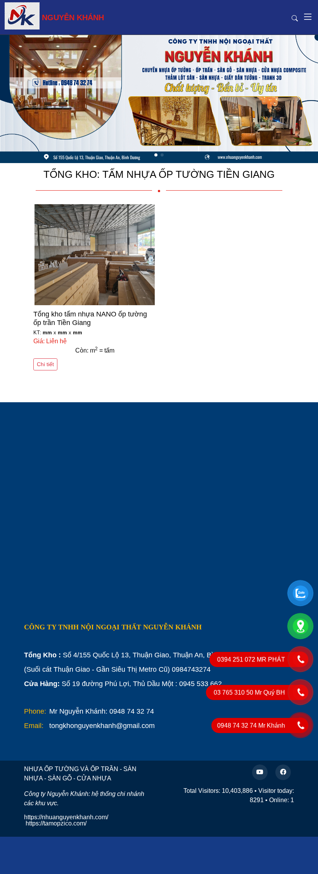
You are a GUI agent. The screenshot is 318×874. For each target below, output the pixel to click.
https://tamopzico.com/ (56, 823)
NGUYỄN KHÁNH (73, 17)
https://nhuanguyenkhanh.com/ (66, 817)
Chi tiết (45, 364)
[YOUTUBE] (260, 772)
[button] (298, 99)
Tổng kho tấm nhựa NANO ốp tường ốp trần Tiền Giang (90, 318)
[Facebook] (283, 772)
